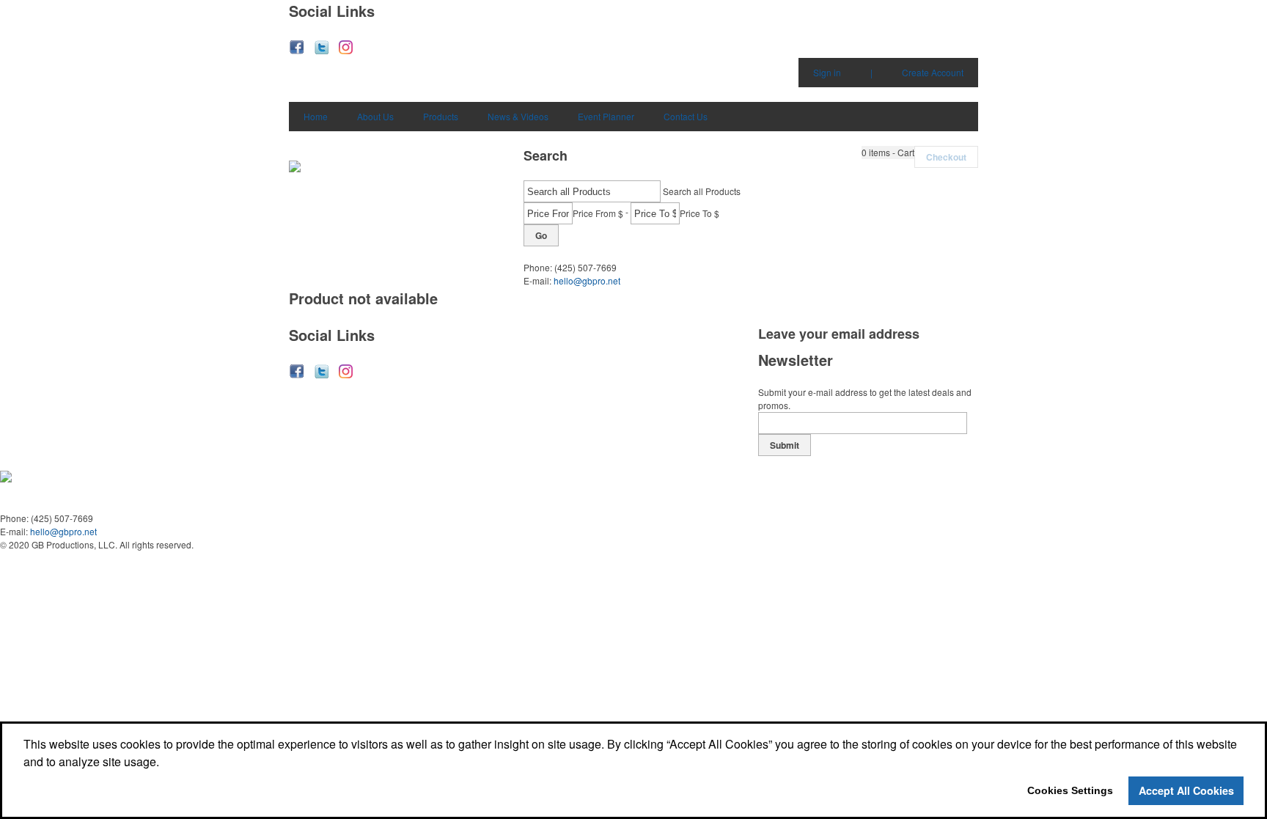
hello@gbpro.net (587, 280)
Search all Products (702, 191)
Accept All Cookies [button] (1186, 790)
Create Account (932, 72)
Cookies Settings (1070, 790)
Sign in (827, 72)
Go (541, 235)
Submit (784, 445)
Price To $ (699, 213)
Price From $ (598, 213)
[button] (888, 152)
